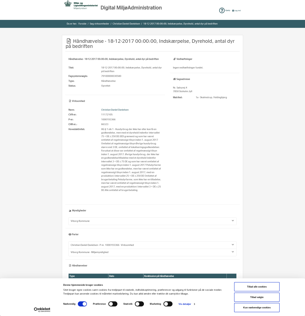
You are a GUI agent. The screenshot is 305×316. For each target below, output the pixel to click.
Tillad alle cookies (257, 286)
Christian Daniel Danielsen (126, 24)
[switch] (112, 303)
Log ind (237, 10)
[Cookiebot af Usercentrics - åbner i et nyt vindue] (42, 309)
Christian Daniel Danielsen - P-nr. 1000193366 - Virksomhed (102, 245)
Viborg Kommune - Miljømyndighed (89, 252)
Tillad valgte (257, 297)
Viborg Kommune (80, 221)
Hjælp (227, 10)
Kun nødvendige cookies (257, 307)
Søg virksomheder (99, 24)
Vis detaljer (185, 304)
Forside (82, 24)
